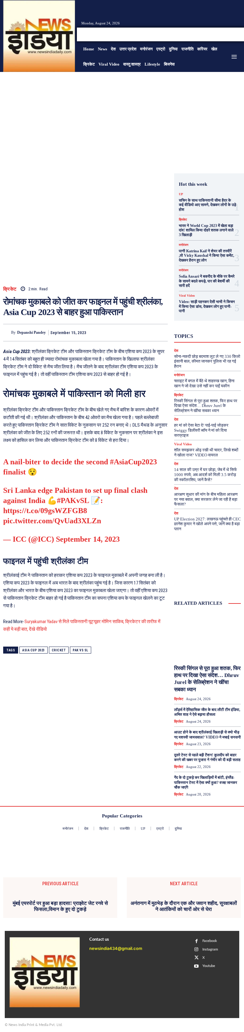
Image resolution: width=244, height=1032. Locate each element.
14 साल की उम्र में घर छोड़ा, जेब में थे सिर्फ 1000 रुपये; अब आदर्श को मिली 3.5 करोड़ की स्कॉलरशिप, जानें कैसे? (205, 474)
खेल (212, 335)
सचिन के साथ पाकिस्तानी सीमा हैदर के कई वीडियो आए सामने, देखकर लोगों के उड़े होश (207, 205)
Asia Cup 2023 (33, 650)
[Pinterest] (132, 332)
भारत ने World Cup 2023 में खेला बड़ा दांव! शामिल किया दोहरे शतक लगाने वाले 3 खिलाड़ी (206, 230)
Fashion (213, 306)
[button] (198, 34)
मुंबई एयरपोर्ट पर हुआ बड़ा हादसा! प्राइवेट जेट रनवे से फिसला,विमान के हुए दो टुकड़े (60, 906)
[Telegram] (161, 332)
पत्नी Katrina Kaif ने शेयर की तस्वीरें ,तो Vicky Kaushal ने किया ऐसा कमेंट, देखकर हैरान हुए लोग (206, 255)
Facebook (209, 941)
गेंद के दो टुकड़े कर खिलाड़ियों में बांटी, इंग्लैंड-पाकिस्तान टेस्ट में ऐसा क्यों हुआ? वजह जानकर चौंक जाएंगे (205, 782)
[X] (229, 34)
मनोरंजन (183, 245)
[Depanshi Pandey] (7, 332)
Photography (207, 318)
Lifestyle (214, 312)
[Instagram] (222, 34)
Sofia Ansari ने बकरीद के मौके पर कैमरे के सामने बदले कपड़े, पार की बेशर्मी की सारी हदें (206, 281)
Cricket (59, 650)
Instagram (210, 949)
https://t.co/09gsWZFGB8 (45, 510)
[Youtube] (237, 34)
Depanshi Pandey (31, 332)
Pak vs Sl (80, 650)
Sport (204, 323)
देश (217, 341)
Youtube (208, 966)
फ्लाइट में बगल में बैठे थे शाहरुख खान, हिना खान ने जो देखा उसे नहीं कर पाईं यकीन (204, 383)
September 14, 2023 (88, 539)
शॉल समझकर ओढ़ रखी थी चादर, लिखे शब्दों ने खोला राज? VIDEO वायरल (206, 452)
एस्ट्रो (216, 329)
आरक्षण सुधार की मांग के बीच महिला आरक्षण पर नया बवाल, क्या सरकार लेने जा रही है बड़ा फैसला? (206, 499)
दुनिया (202, 341)
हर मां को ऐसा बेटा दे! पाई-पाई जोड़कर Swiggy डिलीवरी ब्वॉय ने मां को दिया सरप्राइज (201, 430)
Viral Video (187, 295)
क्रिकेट (10, 289)
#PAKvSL (73, 500)
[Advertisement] (122, 119)
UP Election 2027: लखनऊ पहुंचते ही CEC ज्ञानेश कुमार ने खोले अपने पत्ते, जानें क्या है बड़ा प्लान (207, 524)
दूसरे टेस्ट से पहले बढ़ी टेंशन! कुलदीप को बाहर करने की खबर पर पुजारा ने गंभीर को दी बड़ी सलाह (207, 757)
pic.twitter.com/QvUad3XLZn (52, 521)
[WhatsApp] (146, 332)
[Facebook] (214, 34)
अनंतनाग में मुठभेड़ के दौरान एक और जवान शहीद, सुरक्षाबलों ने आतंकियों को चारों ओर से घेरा (184, 906)
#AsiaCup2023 (133, 462)
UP (181, 194)
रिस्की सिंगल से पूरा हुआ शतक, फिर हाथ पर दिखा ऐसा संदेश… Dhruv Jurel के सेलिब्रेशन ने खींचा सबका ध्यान (205, 405)
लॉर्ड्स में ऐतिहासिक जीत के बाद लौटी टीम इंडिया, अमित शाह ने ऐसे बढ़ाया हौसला (207, 712)
